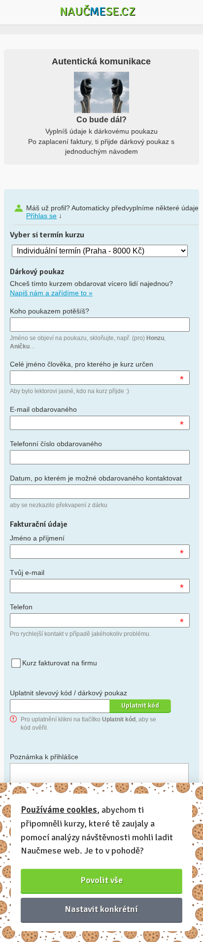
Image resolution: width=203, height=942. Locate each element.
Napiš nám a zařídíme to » (51, 293)
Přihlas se (41, 216)
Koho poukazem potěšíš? (49, 311)
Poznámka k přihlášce (44, 757)
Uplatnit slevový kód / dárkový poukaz (68, 693)
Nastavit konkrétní (101, 909)
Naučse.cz (97, 11)
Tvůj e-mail (27, 572)
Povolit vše (102, 880)
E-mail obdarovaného (43, 409)
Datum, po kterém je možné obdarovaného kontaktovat (96, 478)
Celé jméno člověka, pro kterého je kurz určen (81, 364)
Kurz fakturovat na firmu (59, 663)
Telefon (21, 607)
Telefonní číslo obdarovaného (56, 444)
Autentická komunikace (101, 61)
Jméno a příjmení (37, 538)
